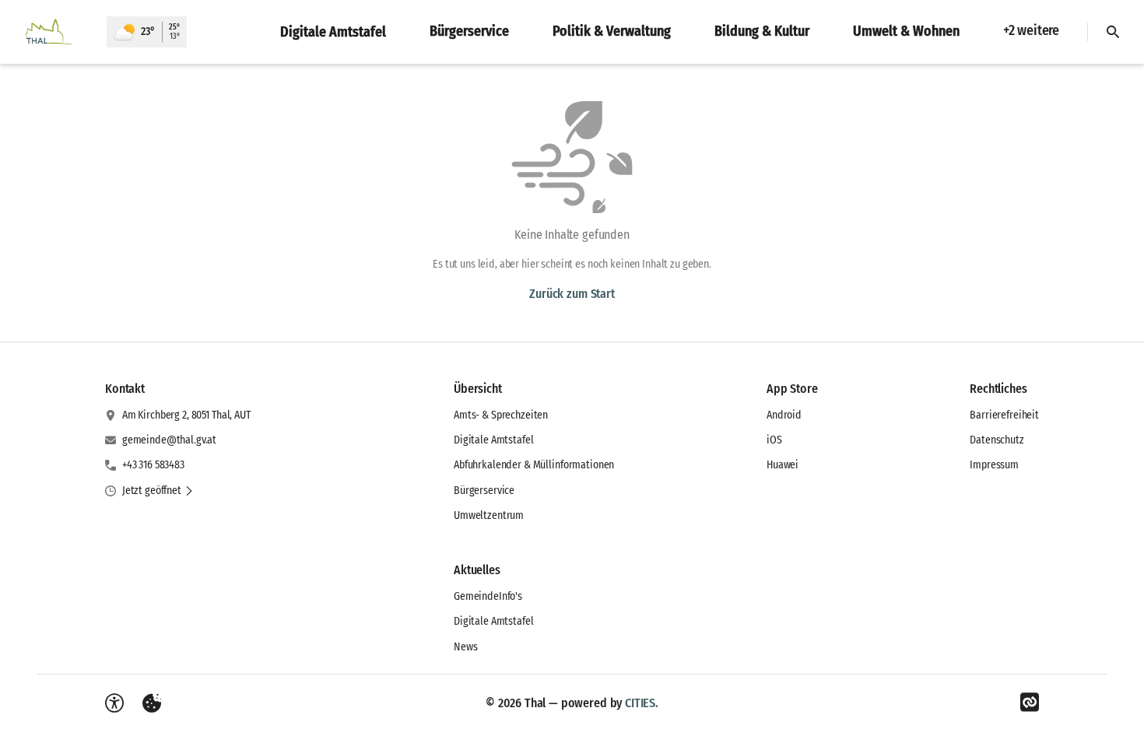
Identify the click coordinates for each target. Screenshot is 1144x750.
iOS (774, 440)
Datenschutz (996, 440)
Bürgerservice (484, 490)
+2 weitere (1031, 30)
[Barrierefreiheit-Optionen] (114, 703)
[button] (158, 491)
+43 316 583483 (153, 464)
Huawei (782, 464)
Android (784, 415)
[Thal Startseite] (53, 31)
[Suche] (1112, 31)
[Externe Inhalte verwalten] (151, 703)
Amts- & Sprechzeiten (501, 415)
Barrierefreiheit (1004, 415)
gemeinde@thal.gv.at (169, 440)
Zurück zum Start (571, 293)
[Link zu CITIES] (1029, 702)
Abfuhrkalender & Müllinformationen (534, 464)
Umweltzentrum (489, 515)
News (465, 647)
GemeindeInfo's (488, 596)
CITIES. (641, 703)
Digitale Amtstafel (493, 440)
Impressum (994, 464)
